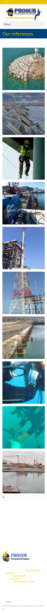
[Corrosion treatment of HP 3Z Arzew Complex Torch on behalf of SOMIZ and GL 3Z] (23, 293)
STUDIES (15, 576)
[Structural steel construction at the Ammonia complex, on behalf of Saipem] (23, 517)
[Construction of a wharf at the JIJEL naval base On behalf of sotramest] (23, 472)
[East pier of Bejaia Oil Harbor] (23, 69)
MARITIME (19, 581)
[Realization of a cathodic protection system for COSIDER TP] (23, 382)
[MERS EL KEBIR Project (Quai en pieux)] (23, 337)
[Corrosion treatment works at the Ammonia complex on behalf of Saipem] (23, 158)
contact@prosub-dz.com (14, 595)
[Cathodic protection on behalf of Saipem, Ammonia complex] (23, 427)
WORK (12, 579)
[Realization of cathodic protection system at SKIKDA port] (23, 203)
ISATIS (7, 608)
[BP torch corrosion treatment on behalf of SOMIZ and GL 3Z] (23, 248)
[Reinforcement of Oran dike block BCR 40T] (23, 113)
